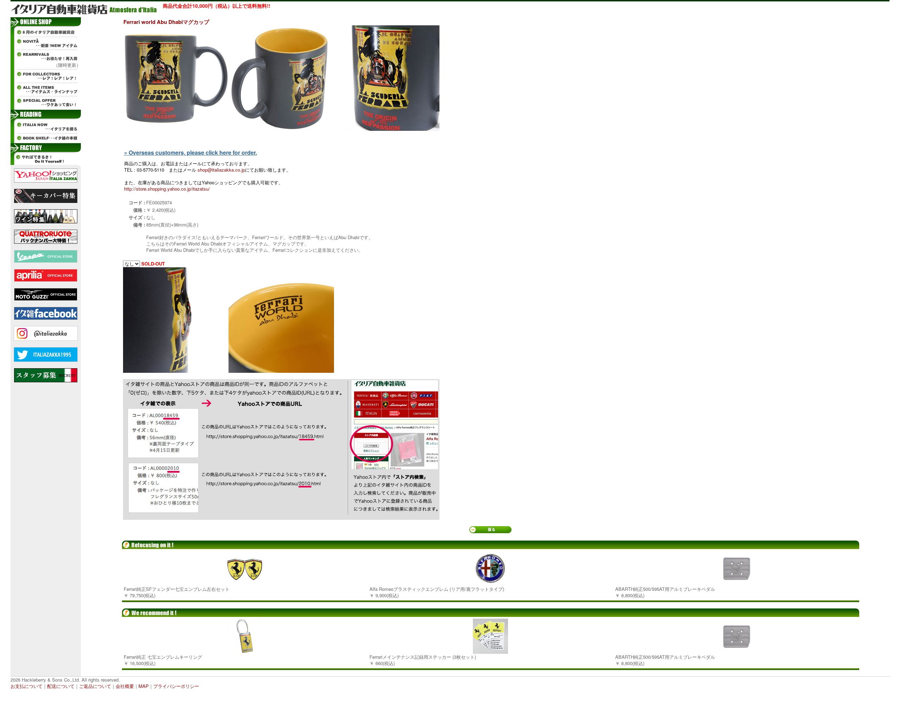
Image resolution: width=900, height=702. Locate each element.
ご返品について (95, 686)
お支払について (27, 686)
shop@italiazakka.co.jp (221, 169)
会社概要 (125, 686)
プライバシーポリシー (176, 686)
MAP (144, 686)
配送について (61, 686)
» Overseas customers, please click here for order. (190, 152)
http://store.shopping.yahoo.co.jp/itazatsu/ (167, 188)
